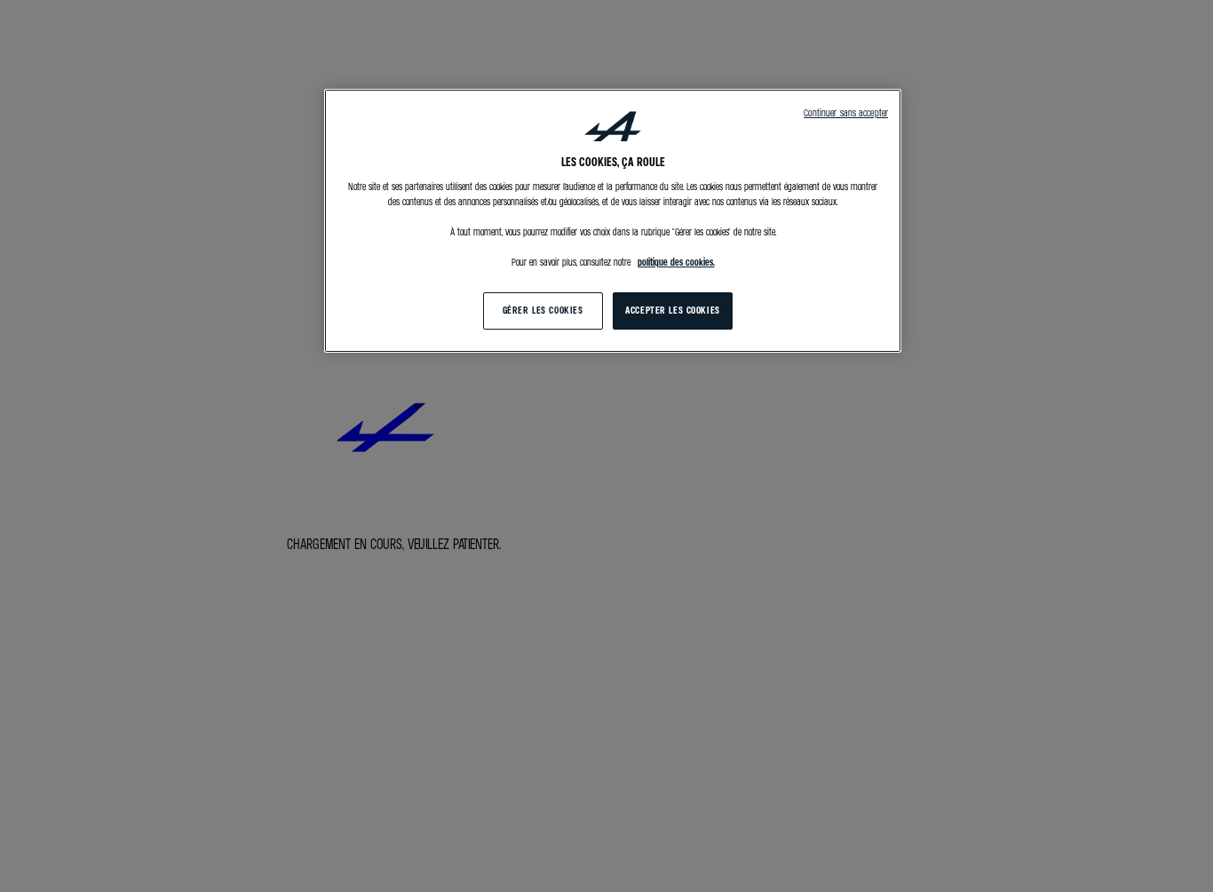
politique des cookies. (676, 263)
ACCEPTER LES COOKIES (672, 311)
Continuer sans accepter (846, 113)
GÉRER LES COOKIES (543, 311)
